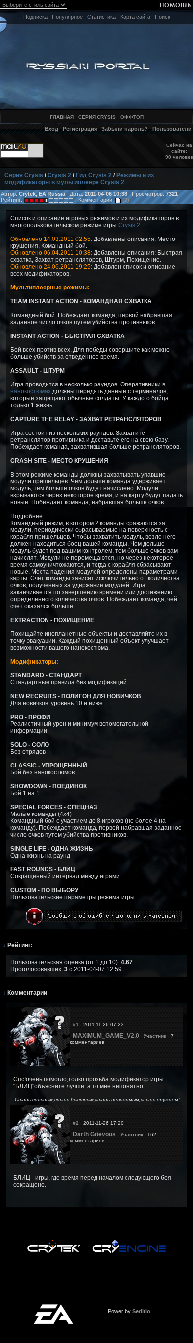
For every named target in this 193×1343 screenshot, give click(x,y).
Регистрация (80, 129)
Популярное (67, 17)
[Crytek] (53, 1242)
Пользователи (172, 129)
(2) (125, 200)
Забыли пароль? (124, 129)
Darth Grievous (94, 1134)
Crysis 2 (59, 175)
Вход (51, 129)
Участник (155, 1036)
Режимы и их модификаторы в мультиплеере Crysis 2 (79, 179)
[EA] (53, 1307)
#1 (76, 1024)
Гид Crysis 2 (94, 175)
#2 (76, 1123)
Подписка (35, 17)
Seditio (141, 1311)
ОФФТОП (132, 117)
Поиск (162, 17)
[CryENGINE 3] (129, 1242)
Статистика (101, 17)
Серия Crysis (23, 175)
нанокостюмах (30, 391)
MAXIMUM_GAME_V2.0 (106, 1035)
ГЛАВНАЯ (62, 117)
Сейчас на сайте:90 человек (179, 151)
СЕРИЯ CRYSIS (97, 117)
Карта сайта (135, 17)
